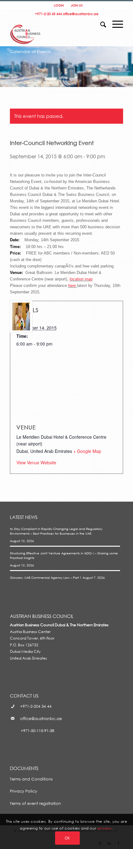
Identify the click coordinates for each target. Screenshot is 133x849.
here (72, 285)
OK (67, 838)
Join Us (77, 5)
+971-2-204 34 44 (35, 706)
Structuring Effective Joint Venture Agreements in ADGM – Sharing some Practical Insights (64, 555)
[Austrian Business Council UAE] (25, 27)
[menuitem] (100, 19)
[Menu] (114, 22)
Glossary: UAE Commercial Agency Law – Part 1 (46, 577)
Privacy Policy (23, 791)
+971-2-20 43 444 (48, 14)
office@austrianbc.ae (80, 14)
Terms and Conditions (31, 779)
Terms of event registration (35, 803)
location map (81, 279)
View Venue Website (36, 462)
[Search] (100, 22)
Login (59, 5)
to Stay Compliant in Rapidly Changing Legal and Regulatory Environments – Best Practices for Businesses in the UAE (56, 531)
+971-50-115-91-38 (37, 730)
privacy (104, 828)
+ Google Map (87, 451)
